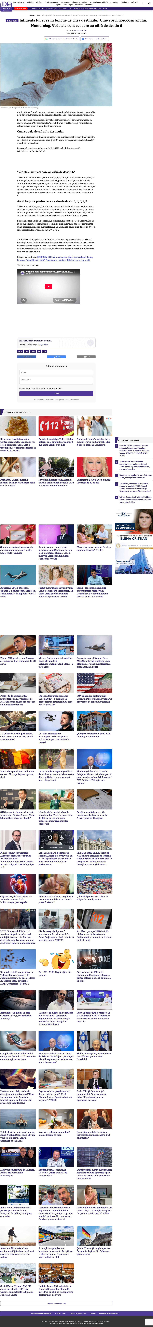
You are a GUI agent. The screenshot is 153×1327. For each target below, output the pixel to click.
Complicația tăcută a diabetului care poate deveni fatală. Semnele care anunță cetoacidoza (18, 1056)
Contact (93, 1314)
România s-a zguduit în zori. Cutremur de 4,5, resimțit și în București (16, 1015)
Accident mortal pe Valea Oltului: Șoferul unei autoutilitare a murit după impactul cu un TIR (56, 441)
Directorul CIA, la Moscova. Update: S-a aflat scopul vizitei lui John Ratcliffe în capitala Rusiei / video (18, 592)
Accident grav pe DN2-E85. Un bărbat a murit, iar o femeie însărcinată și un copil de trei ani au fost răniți (94, 935)
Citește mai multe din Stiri (56, 1303)
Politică (30, 2)
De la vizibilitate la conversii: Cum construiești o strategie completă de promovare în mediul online (94, 1210)
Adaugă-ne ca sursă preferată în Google (63, 39)
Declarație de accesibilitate (108, 1314)
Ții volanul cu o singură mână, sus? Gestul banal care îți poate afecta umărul (16, 736)
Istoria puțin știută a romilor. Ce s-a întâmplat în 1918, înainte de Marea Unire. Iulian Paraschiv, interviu (93, 1017)
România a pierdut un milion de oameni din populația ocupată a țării (17, 774)
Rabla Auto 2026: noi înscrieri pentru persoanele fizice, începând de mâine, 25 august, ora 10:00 (16, 1212)
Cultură (134, 2)
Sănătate (124, 2)
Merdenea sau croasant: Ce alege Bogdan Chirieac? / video (94, 548)
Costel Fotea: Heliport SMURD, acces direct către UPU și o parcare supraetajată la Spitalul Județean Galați (16, 1290)
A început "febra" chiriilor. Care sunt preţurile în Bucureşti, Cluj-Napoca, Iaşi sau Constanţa (94, 441)
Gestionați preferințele (78, 1314)
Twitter (58, 357)
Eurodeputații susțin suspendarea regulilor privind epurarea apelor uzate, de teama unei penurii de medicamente (94, 1174)
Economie (65, 2)
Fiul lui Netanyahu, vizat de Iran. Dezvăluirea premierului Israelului (94, 1056)
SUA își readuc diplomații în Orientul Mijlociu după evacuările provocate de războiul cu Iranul (94, 698)
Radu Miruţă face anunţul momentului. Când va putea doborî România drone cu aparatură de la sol (91, 1095)
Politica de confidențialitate (41, 1314)
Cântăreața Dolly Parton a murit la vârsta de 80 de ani (93, 481)
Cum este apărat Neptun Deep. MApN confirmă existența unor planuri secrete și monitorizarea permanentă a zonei (94, 662)
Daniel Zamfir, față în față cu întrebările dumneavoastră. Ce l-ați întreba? (94, 1134)
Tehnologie (68, 4)
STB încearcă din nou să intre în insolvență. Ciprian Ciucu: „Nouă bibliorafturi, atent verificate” (17, 815)
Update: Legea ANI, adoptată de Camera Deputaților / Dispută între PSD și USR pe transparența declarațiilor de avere (56, 1290)
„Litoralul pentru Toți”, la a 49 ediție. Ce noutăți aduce (92, 898)
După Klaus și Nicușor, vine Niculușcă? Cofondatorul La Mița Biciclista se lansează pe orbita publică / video (68, 8)
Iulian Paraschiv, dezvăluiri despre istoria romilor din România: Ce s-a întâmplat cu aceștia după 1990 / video (92, 592)
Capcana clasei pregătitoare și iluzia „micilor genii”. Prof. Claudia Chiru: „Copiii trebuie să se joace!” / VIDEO (55, 1095)
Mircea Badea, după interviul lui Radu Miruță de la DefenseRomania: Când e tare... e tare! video (56, 662)
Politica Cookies (60, 1314)
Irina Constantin (79, 30)
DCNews (6, 6)
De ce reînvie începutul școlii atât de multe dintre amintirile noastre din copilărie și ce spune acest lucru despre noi (56, 775)
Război (39, 2)
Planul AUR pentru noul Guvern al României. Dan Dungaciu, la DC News (18, 661)
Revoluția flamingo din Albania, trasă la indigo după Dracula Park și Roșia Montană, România (56, 482)
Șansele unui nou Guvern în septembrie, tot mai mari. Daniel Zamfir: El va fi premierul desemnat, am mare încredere (135, 465)
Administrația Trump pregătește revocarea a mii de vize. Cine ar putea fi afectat (56, 899)
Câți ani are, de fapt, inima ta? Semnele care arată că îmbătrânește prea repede (16, 899)
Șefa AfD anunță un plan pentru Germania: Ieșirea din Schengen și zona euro (93, 1251)
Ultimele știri (18, 2)
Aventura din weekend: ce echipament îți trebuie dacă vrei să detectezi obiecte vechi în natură (17, 1252)
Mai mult (90, 4)
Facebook (28, 357)
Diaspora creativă (79, 2)
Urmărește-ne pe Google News (96, 39)
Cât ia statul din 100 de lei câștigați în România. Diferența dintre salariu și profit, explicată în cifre (94, 976)
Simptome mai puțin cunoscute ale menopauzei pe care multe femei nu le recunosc (16, 550)
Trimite (56, 393)
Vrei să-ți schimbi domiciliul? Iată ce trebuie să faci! (54, 1133)
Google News (43, 345)
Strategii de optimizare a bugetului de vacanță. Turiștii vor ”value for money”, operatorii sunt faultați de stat (56, 1252)
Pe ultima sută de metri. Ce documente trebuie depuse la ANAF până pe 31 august (92, 815)
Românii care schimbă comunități (104, 2)
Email (88, 357)
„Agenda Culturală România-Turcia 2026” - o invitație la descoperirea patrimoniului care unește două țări (55, 700)
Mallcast (79, 4)
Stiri (38, 15)
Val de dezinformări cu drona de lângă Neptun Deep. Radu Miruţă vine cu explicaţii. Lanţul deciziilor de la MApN (17, 1136)
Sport (58, 4)
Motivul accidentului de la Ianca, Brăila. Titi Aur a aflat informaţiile (17, 1172)
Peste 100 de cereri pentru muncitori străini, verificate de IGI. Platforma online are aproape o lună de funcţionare (17, 700)
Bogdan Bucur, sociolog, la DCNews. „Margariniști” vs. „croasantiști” (53, 1172)
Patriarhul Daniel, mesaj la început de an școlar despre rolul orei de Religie (17, 482)
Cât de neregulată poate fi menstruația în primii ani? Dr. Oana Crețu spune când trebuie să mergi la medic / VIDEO (56, 935)
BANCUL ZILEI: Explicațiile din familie (55, 973)
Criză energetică (51, 2)
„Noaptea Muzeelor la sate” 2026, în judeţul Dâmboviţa (94, 735)
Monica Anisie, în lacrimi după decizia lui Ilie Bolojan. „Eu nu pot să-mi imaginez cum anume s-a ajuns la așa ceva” (56, 1058)
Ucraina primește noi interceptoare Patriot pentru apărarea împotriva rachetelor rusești (54, 738)
